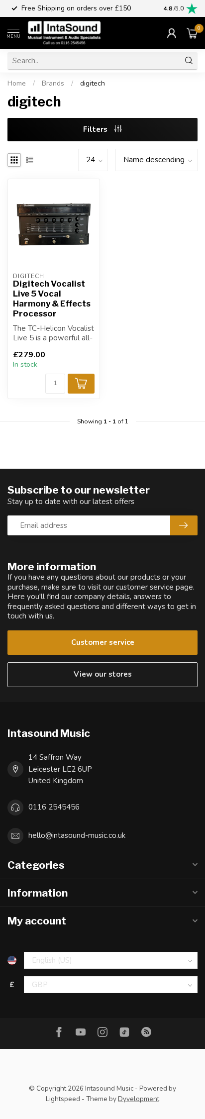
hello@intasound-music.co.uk (76, 835)
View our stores (103, 674)
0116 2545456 (54, 807)
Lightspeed (63, 1099)
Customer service (102, 642)
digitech (92, 83)
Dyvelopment (138, 1099)
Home (16, 83)
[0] (192, 33)
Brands (53, 83)
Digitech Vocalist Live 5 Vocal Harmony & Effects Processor (52, 298)
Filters (96, 129)
